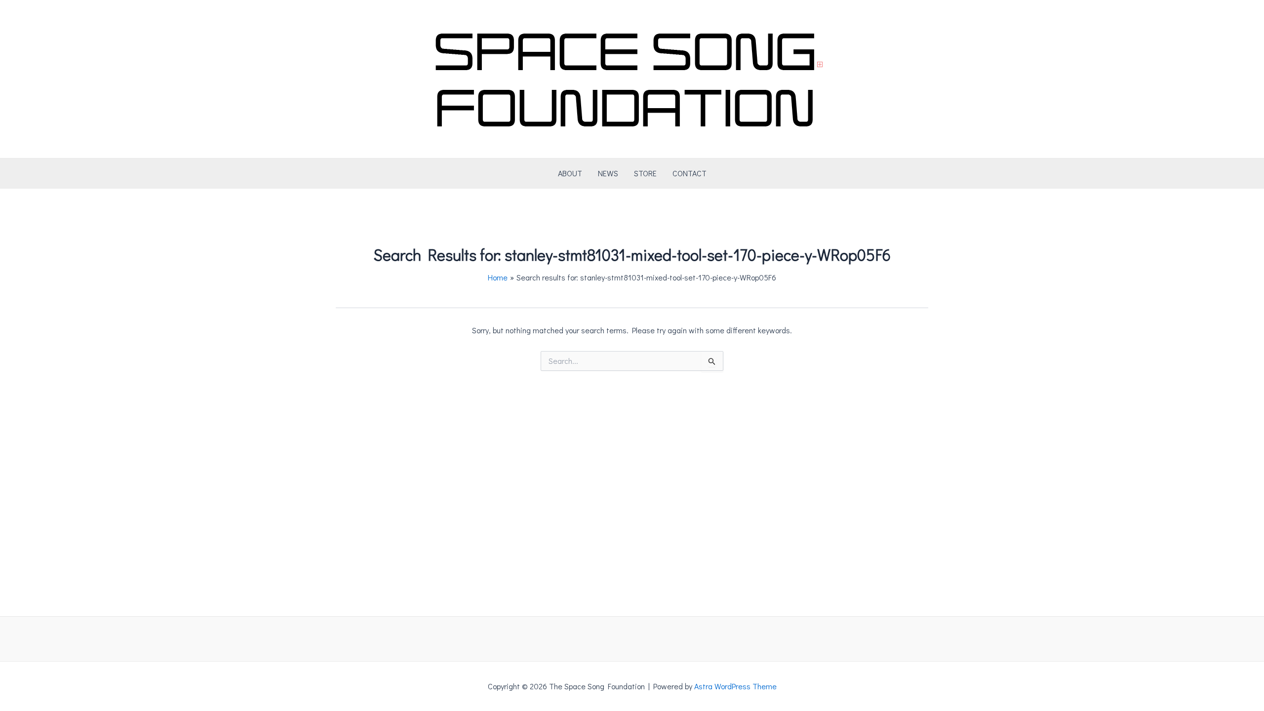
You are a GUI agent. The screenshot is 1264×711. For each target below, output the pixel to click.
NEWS (608, 173)
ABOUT (570, 173)
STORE (645, 173)
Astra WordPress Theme (735, 686)
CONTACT (689, 173)
